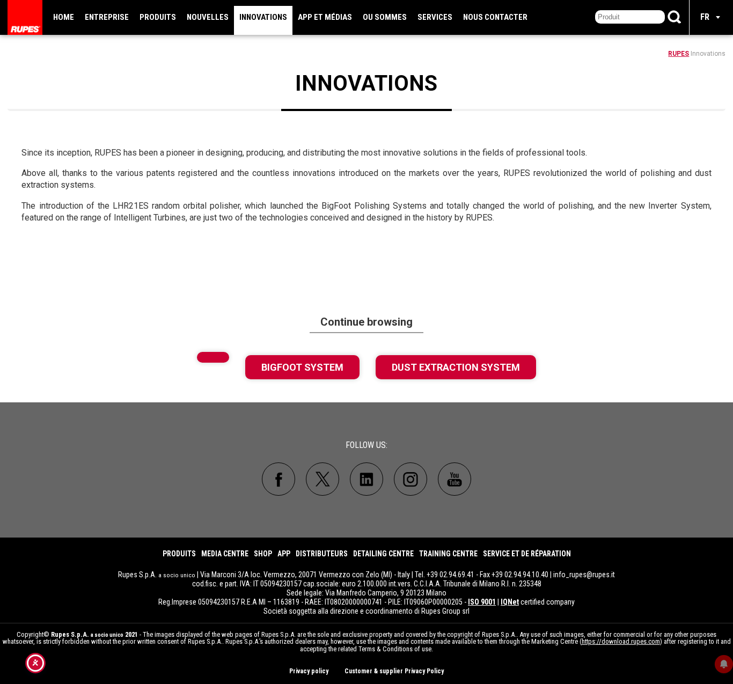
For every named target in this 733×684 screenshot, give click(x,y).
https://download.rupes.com (621, 641)
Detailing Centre (383, 553)
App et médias (325, 17)
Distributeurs (322, 553)
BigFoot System (302, 367)
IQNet (510, 602)
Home (63, 17)
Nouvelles (208, 17)
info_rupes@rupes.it (584, 574)
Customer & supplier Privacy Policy (394, 671)
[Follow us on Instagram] (410, 479)
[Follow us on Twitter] (322, 479)
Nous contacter (495, 17)
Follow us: (366, 445)
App (283, 553)
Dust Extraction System (456, 367)
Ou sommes (385, 17)
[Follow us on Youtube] (454, 479)
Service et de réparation (527, 553)
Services (434, 17)
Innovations (263, 17)
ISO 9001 (482, 602)
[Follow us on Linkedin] (366, 479)
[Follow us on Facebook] (278, 479)
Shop (263, 553)
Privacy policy (308, 671)
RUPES (678, 53)
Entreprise (107, 17)
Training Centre (448, 553)
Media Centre (224, 553)
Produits (158, 17)
